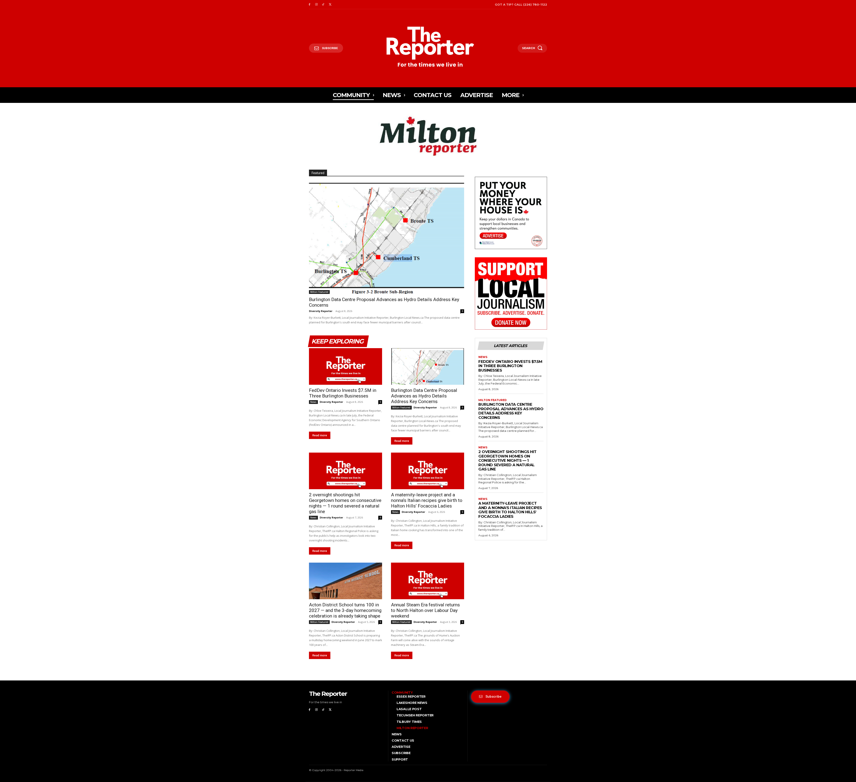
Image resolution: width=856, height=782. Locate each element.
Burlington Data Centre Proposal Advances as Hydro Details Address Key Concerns (424, 396)
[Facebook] (309, 4)
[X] (330, 4)
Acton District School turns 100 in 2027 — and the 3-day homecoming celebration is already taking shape (345, 610)
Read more (319, 435)
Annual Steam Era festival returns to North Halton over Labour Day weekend (425, 610)
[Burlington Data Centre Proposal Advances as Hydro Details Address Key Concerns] (386, 238)
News (313, 401)
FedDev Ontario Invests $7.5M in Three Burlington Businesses (342, 393)
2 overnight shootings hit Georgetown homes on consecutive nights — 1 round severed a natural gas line (345, 503)
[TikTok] (323, 4)
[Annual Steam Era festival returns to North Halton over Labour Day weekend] (427, 581)
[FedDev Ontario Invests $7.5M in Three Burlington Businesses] (345, 366)
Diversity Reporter (320, 311)
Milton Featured (319, 291)
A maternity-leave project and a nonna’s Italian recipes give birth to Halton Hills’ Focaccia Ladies (426, 500)
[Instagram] (316, 4)
